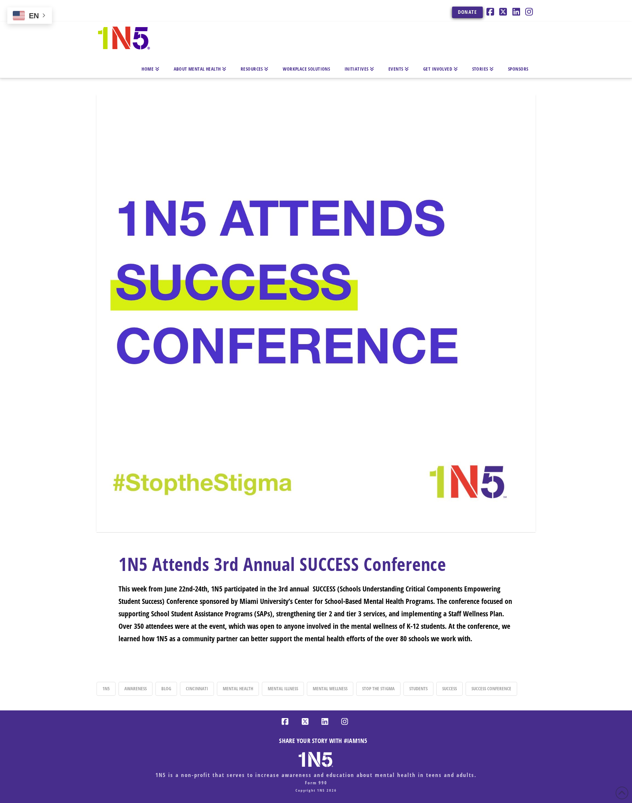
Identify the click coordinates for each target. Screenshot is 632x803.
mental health (238, 688)
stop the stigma (378, 688)
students (418, 688)
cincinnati (197, 688)
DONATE (467, 11)
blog (166, 688)
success (449, 688)
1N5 (106, 688)
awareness (135, 688)
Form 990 (316, 783)
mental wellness (330, 688)
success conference (491, 688)
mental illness (283, 688)
